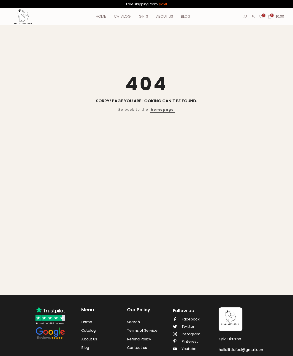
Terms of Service (142, 330)
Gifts (143, 16)
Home (101, 16)
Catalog (122, 16)
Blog (185, 16)
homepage (162, 109)
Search (133, 322)
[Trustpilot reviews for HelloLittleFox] (50, 323)
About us (164, 16)
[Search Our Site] (245, 16)
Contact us (137, 347)
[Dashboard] (253, 16)
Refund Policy (139, 339)
